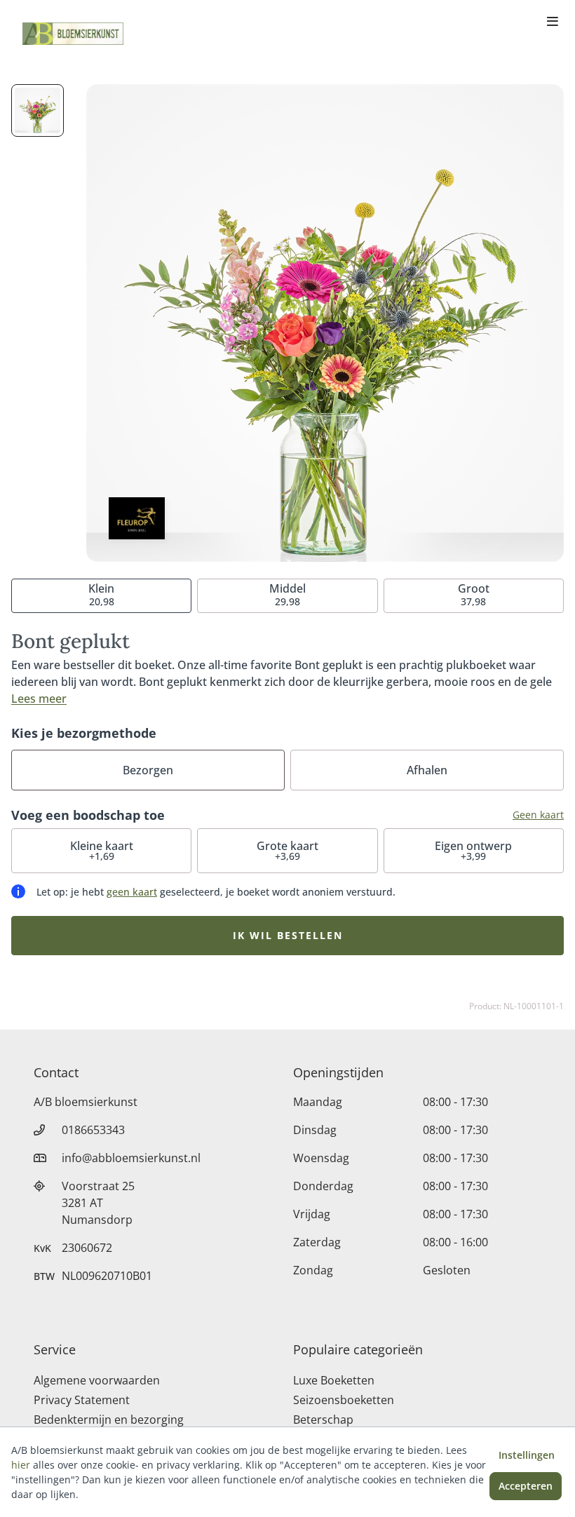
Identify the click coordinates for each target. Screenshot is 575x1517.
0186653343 (93, 1130)
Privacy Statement (82, 1400)
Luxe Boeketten (333, 1380)
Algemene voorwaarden (97, 1380)
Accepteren (526, 1485)
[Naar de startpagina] (73, 33)
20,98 (101, 594)
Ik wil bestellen (288, 935)
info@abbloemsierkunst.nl (131, 1158)
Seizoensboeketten (343, 1400)
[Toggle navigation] (552, 22)
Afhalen (427, 770)
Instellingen (527, 1455)
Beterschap (323, 1419)
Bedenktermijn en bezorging (109, 1419)
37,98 (473, 594)
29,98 (287, 594)
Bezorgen (148, 770)
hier (20, 1464)
